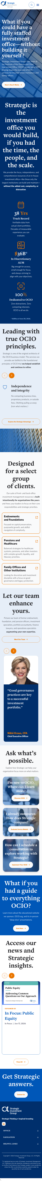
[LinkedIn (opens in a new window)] (4, 1124)
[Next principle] (11, 375)
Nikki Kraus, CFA (17, 733)
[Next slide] (13, 651)
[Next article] (11, 975)
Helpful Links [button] (10, 1144)
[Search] (32, 5)
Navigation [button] (9, 1137)
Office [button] (6, 1130)
